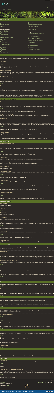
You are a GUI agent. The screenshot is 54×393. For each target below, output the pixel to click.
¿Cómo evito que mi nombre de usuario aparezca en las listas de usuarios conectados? (9, 30)
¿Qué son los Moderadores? (31, 23)
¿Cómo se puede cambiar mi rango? (4, 34)
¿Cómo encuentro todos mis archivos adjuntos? (33, 45)
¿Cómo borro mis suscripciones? (31, 42)
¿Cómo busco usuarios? (30, 37)
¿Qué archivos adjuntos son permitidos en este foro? (33, 44)
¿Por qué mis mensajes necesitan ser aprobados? (5, 44)
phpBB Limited (27, 361)
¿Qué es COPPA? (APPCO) (3, 23)
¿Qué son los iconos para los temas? (4, 52)
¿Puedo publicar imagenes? (3, 49)
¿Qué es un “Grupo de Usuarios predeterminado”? (33, 26)
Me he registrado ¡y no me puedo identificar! (4, 24)
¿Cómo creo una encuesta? (3, 39)
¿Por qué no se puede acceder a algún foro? (5, 41)
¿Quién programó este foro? (31, 47)
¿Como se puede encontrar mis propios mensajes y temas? (34, 38)
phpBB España (7, 385)
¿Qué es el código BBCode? (3, 47)
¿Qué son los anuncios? (2, 50)
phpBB (4, 383)
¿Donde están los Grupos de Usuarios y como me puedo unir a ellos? (35, 24)
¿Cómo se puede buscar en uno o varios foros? (33, 35)
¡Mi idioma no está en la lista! (3, 32)
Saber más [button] (32, 391)
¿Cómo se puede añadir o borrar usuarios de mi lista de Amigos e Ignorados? (36, 33)
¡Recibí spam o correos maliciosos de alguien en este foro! (34, 30)
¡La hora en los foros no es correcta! (4, 31)
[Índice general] (5, 3)
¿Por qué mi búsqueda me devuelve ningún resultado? (33, 36)
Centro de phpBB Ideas (33, 365)
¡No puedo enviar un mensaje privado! (32, 29)
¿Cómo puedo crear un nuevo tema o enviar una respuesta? (6, 37)
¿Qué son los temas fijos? (3, 51)
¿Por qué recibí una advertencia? (3, 42)
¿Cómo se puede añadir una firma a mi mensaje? (5, 38)
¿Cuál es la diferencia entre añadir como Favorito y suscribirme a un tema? (35, 40)
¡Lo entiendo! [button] (49, 391)
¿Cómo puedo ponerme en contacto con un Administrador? (34, 49)
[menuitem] (6, 7)
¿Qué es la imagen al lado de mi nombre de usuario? (5, 33)
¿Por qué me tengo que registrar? (3, 22)
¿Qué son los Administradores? (31, 22)
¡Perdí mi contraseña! (2, 26)
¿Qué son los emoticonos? (3, 48)
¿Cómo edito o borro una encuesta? (4, 40)
